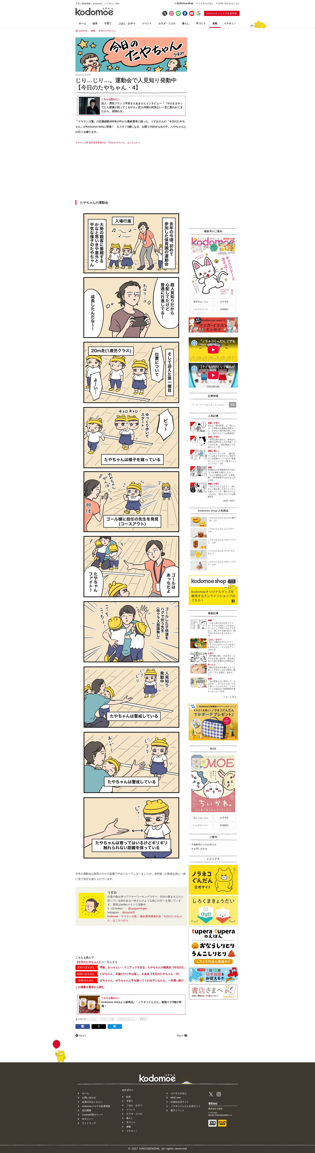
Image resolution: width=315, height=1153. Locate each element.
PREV (180, 1035)
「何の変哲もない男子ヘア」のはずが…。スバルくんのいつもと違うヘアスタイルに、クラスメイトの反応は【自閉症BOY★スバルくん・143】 (222, 686)
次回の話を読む (86, 967)
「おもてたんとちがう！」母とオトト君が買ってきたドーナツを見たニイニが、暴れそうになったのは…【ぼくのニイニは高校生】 (221, 491)
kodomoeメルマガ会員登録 (222, 13)
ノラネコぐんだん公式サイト (185, 1106)
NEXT (82, 1035)
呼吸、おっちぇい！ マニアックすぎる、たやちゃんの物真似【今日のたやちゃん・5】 (143, 967)
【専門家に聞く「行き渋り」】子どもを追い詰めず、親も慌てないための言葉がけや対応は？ (221, 658)
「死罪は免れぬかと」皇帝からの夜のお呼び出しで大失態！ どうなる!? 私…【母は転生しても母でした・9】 (222, 443)
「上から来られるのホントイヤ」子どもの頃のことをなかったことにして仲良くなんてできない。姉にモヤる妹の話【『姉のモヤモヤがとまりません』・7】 (221, 629)
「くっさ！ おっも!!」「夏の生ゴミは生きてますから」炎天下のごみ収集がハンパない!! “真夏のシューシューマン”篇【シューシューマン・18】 (222, 458)
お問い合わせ (200, 848)
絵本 (95, 23)
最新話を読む (86, 980)
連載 (214, 23)
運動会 (143, 1019)
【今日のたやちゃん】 (88, 962)
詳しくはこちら (200, 818)
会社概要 (86, 1110)
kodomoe (83, 31)
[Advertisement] (131, 173)
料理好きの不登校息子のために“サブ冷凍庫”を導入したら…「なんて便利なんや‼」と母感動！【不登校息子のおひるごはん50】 (221, 475)
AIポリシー (87, 1119)
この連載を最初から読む (89, 987)
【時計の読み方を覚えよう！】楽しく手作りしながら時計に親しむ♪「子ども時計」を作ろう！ (221, 671)
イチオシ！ (230, 23)
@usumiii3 (128, 912)
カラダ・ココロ (167, 23)
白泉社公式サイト (180, 1102)
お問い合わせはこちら (229, 3)
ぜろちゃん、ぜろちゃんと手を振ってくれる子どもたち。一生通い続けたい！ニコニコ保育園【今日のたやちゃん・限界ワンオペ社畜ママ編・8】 (143, 980)
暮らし (185, 23)
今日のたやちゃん (107, 31)
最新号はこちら (200, 302)
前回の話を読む (86, 974)
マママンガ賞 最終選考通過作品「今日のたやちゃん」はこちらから (107, 142)
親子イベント (177, 1110)
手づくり (201, 23)
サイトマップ (89, 1123)
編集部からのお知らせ (205, 844)
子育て (108, 23)
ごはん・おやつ (126, 23)
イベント (147, 23)
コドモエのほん (205, 3)
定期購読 (224, 309)
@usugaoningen (137, 908)
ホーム (82, 23)
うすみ (93, 1019)
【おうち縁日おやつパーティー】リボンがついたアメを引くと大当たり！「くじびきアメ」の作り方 (221, 646)
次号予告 (224, 302)
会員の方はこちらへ (92, 1102)
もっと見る (231, 697)
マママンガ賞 (107, 1019)
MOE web (176, 1097)
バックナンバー (200, 309)
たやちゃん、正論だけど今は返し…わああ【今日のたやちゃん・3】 (140, 974)
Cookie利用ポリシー (92, 1114)
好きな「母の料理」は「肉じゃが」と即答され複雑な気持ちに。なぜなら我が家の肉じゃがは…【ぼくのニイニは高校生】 (221, 429)
